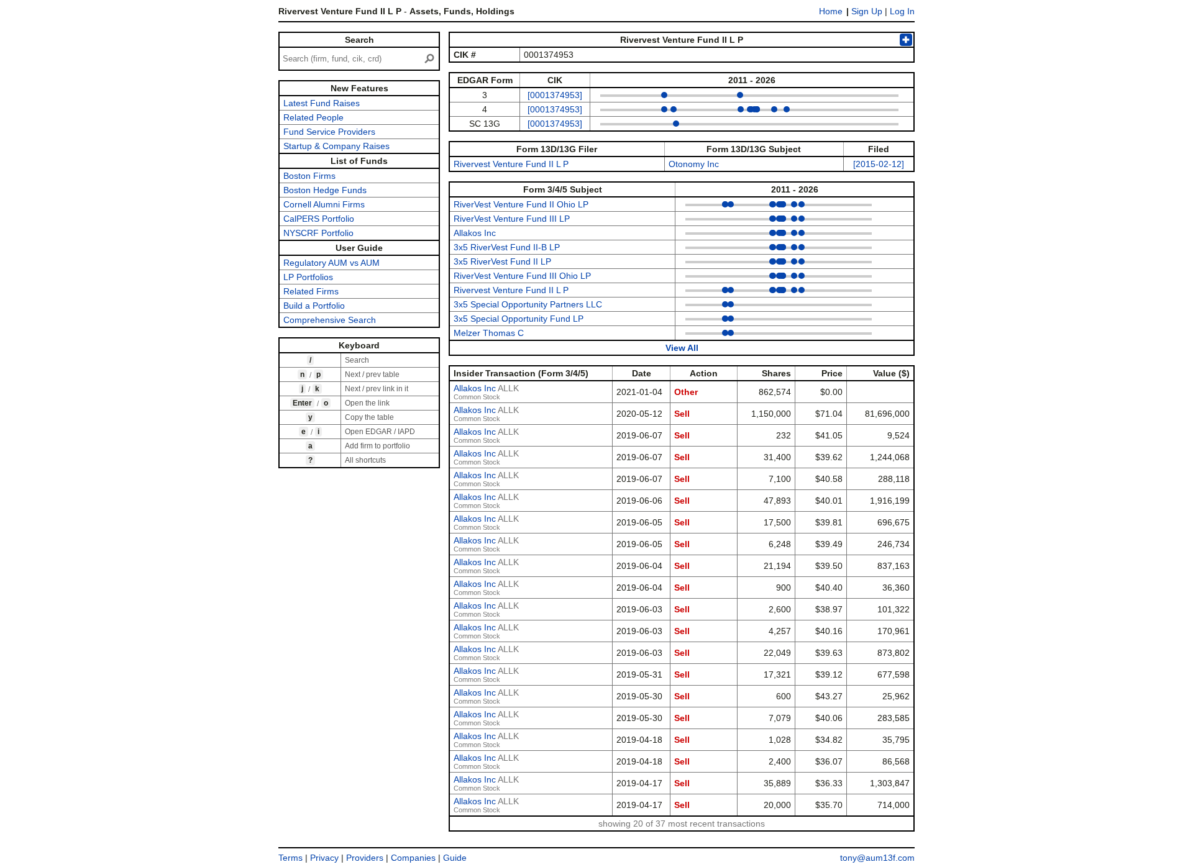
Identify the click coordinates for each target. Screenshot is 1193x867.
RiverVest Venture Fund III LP (512, 219)
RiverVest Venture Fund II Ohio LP (521, 204)
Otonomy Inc (694, 164)
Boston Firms (309, 176)
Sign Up (866, 11)
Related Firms (311, 291)
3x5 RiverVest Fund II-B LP (507, 247)
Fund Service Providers (329, 132)
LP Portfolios (308, 277)
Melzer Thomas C (489, 333)
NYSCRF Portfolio (318, 233)
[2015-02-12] (878, 164)
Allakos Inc (475, 233)
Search (359, 40)
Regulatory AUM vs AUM (331, 263)
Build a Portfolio (314, 306)
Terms (290, 858)
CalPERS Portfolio (318, 219)
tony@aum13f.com (877, 858)
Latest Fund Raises (321, 103)
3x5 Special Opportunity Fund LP (518, 319)
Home (831, 11)
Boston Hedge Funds (325, 190)
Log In (902, 11)
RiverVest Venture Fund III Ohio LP (522, 276)
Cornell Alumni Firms (324, 204)
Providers (364, 858)
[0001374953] (555, 95)
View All (681, 348)
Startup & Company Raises (336, 146)
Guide (455, 858)
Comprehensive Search (329, 320)
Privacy (324, 858)
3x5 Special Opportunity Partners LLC (528, 304)
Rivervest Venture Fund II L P (511, 164)
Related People (313, 117)
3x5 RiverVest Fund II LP (502, 261)
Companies (413, 858)
